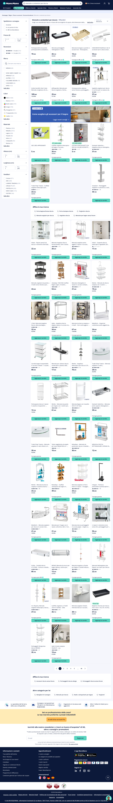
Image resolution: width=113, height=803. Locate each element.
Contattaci (6, 762)
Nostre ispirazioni (44, 765)
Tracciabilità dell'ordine (10, 754)
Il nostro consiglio (44, 754)
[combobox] (102, 21)
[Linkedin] (75, 770)
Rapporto (52, 797)
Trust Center (72, 795)
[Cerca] (24, 3)
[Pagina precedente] (56, 668)
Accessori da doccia (28, 15)
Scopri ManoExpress (45, 770)
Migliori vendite (43, 767)
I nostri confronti (44, 759)
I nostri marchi (43, 762)
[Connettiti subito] (105, 3)
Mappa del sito (23, 795)
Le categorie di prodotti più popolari (49, 757)
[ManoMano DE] (48, 777)
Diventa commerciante (9, 767)
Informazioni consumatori (102, 795)
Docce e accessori (17, 15)
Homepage (5, 15)
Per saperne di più (73, 744)
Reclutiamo (6, 770)
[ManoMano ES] (52, 777)
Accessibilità (60, 797)
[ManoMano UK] (44, 777)
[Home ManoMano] (11, 3)
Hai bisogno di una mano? (10, 759)
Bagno (10, 15)
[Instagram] (84, 770)
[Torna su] (108, 778)
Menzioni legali (33, 795)
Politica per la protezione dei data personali (53, 795)
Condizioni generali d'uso (84, 795)
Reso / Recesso (7, 757)
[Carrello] (109, 3)
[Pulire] (81, 3)
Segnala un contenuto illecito (11, 765)
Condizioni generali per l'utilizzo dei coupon (16, 775)
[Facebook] (80, 770)
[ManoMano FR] (40, 777)
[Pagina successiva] (85, 668)
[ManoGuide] (109, 798)
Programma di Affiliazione (10, 773)
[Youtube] (88, 770)
